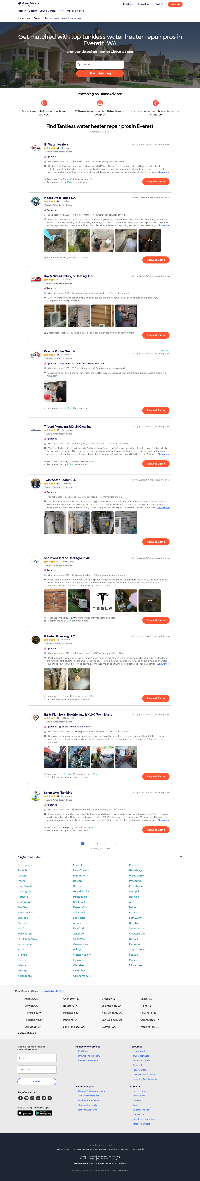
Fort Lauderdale (27, 939)
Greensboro (80, 944)
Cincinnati (79, 960)
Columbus (79, 970)
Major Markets (28, 856)
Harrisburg (135, 870)
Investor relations (142, 1109)
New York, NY (148, 1012)
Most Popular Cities (26, 991)
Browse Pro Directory (89, 1056)
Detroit (77, 886)
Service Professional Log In (92, 1091)
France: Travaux (62, 1149)
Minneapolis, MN (72, 1012)
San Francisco (25, 912)
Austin (132, 902)
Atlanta (21, 965)
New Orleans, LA (112, 1012)
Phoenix (22, 870)
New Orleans (81, 870)
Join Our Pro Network (89, 1095)
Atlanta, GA (31, 998)
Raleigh (77, 949)
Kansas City (80, 907)
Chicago (22, 970)
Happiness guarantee (144, 1119)
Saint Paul (79, 902)
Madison (134, 960)
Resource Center (141, 1060)
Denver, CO (31, 1005)
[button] (55, 240)
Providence (136, 886)
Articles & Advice (75, 11)
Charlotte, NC (71, 998)
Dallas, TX (146, 998)
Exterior (33, 11)
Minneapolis (80, 896)
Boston (77, 880)
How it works (139, 1091)
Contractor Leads (87, 1105)
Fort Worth (135, 917)
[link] (100, 148)
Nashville (134, 896)
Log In (159, 4)
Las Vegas (79, 917)
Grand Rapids (81, 891)
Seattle (133, 954)
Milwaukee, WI (32, 1012)
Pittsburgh (135, 880)
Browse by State (51, 991)
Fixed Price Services (88, 1060)
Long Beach (24, 886)
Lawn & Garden (48, 11)
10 (117, 843)
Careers (137, 1100)
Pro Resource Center (89, 1100)
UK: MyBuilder (139, 1149)
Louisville (78, 865)
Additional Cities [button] (25, 1033)
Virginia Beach (137, 949)
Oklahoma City (82, 975)
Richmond (135, 944)
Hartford (22, 928)
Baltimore (79, 875)
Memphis (134, 891)
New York (79, 928)
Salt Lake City (137, 933)
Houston (134, 923)
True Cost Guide (141, 1056)
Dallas (132, 907)
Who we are (139, 1095)
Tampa (21, 960)
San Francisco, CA (74, 1026)
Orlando (22, 954)
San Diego (23, 907)
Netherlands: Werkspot (119, 1149)
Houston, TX (70, 1005)
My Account (139, 1051)
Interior (22, 11)
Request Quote (156, 181)
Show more (164, 172)
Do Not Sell (102, 1158)
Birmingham (24, 865)
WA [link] (28, 18)
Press (135, 1105)
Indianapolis (24, 975)
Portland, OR (70, 1019)
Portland (134, 865)
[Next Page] (124, 843)
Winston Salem (82, 954)
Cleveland (79, 965)
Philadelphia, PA (33, 1019)
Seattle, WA (109, 1026)
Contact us (138, 1114)
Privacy (83, 1158)
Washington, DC (149, 1026)
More (61, 11)
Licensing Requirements (145, 1079)
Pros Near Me (139, 1070)
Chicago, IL (108, 998)
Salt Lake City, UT (112, 1019)
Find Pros (83, 1051)
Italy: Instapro (100, 1149)
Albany (77, 923)
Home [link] (20, 18)
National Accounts (87, 1109)
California (92, 1158)
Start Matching (100, 73)
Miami (20, 949)
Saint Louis (79, 912)
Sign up (37, 1081)
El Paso (133, 912)
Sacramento (24, 902)
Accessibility (114, 1158)
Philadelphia (136, 875)
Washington (24, 933)
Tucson (21, 875)
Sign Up (175, 4)
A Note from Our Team (144, 1074)
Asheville (78, 933)
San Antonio (136, 928)
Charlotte (79, 939)
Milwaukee (135, 965)
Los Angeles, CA (111, 1005)
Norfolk (133, 939)
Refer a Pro (138, 1065)
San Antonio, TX (149, 1019)
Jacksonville (24, 944)
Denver (21, 923)
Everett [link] (37, 18)
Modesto (22, 896)
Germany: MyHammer (82, 1149)
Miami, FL (146, 1005)
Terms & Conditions (118, 1163)
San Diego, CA (32, 1026)
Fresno (21, 880)
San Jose (22, 917)
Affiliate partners (141, 1124)
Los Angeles (24, 891)
